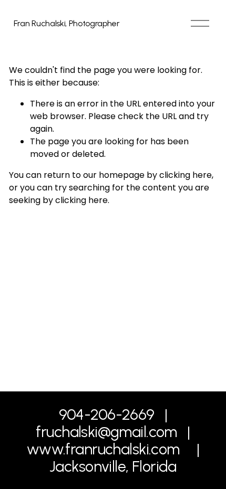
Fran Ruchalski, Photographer (67, 23)
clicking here (185, 175)
